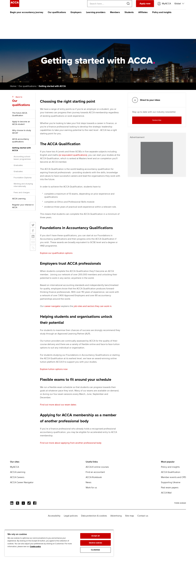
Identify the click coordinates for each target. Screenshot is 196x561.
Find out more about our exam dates (58, 404)
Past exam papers (169, 487)
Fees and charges (22, 192)
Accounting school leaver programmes (22, 157)
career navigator (52, 306)
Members (115, 12)
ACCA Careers (17, 477)
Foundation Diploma (22, 177)
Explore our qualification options (56, 253)
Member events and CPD (173, 477)
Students (129, 12)
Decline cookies (95, 543)
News (88, 482)
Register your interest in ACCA (23, 206)
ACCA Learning (19, 198)
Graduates (18, 165)
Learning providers (95, 12)
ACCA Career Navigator (21, 482)
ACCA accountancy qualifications (20, 140)
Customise (95, 550)
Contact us (142, 515)
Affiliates (143, 12)
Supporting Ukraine (170, 482)
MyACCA (14, 467)
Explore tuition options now (54, 369)
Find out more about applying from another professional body (70, 442)
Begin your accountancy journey (26, 12)
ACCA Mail (166, 492)
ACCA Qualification (170, 472)
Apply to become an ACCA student (21, 122)
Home (13, 86)
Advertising (116, 515)
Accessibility (54, 515)
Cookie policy (35, 546)
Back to (21, 101)
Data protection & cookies (94, 515)
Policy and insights (161, 12)
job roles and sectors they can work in (92, 306)
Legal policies (71, 515)
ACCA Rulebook (94, 477)
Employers (76, 12)
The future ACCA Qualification (19, 114)
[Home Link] (180, 503)
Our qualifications (57, 12)
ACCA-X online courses (97, 467)
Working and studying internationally (23, 185)
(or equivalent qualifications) (73, 155)
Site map (129, 515)
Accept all (95, 536)
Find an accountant (95, 472)
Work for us (91, 487)
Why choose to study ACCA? (21, 131)
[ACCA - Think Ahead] (14, 6)
